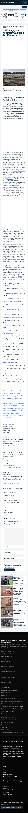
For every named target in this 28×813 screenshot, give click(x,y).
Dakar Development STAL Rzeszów (9, 690)
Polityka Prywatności (8, 774)
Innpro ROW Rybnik (5, 692)
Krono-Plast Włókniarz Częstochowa (9, 669)
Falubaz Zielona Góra (14, 317)
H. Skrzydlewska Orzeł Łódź (7, 680)
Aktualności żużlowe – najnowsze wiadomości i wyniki (13, 27)
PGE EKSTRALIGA (8, 454)
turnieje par (6, 463)
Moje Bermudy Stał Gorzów (10, 452)
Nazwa (6, 546)
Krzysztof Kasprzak (8, 443)
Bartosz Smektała (11, 304)
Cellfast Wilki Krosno (6, 685)
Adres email (7, 552)
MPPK (20, 452)
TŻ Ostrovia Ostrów (5, 687)
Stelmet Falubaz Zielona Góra (8, 671)
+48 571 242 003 (7, 794)
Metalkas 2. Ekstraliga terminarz (8, 724)
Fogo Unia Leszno (5, 661)
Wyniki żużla (4, 727)
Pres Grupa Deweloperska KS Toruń (9, 659)
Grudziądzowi (12, 160)
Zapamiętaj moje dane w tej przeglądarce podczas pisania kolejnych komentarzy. (13, 565)
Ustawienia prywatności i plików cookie (11, 807)
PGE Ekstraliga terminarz (7, 722)
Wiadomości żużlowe (6, 729)
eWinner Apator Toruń (8, 435)
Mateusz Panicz (7, 448)
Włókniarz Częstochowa (9, 465)
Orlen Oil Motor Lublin (6, 653)
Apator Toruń (11, 424)
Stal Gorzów (16, 461)
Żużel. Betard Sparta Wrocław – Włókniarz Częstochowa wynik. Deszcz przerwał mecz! (13, 415)
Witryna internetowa (9, 558)
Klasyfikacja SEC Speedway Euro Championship (12, 703)
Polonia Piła (4, 695)
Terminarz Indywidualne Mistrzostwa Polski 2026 (12, 706)
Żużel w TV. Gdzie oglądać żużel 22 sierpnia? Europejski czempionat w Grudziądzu (13, 398)
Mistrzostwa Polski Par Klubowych (11, 450)
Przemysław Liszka (8, 456)
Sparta (20, 276)
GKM (7, 152)
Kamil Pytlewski (17, 441)
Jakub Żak (18, 90)
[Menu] (25, 2)
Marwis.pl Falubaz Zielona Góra (11, 445)
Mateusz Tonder (11, 330)
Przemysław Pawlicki (19, 171)
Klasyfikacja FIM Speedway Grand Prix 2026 (11, 701)
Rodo (4, 772)
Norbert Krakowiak (12, 298)
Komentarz (7, 526)
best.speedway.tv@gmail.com (10, 789)
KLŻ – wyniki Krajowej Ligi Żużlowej (9, 713)
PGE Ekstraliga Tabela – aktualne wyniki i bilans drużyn (14, 708)
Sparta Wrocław (7, 461)
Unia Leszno (9, 333)
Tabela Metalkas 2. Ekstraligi (7, 711)
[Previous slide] (27, 15)
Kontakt (5, 769)
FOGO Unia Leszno (8, 439)
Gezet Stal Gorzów (5, 664)
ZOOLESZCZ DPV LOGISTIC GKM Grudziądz (12, 468)
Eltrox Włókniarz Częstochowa (10, 432)
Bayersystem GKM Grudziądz (8, 666)
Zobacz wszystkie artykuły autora (11, 483)
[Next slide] (1, 15)
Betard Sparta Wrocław (9, 362)
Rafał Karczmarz (20, 458)
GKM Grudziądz (19, 439)
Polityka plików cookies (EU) (10, 776)
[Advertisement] (14, 53)
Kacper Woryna (10, 309)
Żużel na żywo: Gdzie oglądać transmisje (10, 719)
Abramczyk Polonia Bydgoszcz (8, 677)
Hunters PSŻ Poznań (6, 682)
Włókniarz (10, 179)
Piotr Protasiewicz (19, 454)
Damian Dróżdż (7, 430)
